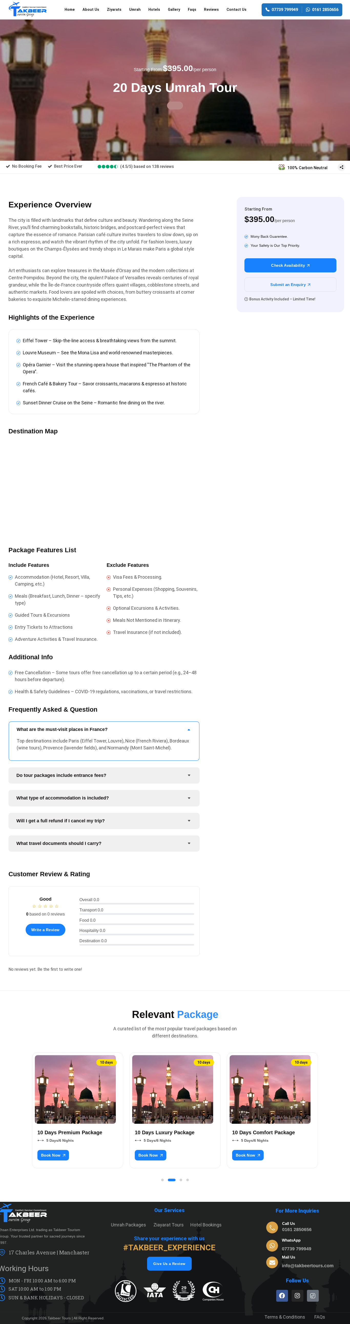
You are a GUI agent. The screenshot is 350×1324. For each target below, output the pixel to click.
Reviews (211, 9)
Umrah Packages (128, 1224)
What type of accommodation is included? (62, 798)
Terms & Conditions (284, 1317)
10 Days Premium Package (69, 1132)
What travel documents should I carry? (58, 843)
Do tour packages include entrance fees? (61, 775)
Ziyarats (114, 9)
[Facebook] (282, 1296)
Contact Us (236, 9)
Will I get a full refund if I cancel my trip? (60, 820)
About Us (91, 9)
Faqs (192, 9)
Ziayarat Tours (168, 1224)
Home (70, 9)
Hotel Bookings (206, 1224)
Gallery (174, 9)
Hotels (154, 9)
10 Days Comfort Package (263, 1132)
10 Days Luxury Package (164, 1132)
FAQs (319, 1317)
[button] (162, 1180)
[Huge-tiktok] (313, 1296)
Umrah (135, 9)
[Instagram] (297, 1296)
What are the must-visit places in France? (62, 729)
